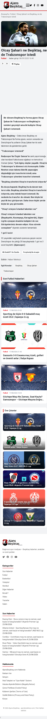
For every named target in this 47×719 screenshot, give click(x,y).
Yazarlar (6, 600)
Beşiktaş (19, 266)
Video (5, 597)
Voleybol (6, 582)
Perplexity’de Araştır (31, 252)
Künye (5, 699)
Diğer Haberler (8, 589)
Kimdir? (5, 593)
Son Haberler (8, 571)
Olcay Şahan (32, 266)
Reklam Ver (7, 673)
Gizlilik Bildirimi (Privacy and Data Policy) (18, 695)
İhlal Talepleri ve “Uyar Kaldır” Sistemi (17, 681)
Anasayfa (5, 14)
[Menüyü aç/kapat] (27, 5)
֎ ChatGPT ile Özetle (11, 252)
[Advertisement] (23, 90)
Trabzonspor (9, 271)
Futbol (12, 14)
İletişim (5, 677)
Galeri (5, 604)
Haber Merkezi (14, 259)
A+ (7, 63)
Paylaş (16, 64)
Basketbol (6, 579)
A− (3, 63)
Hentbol (6, 586)
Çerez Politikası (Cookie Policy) (15, 688)
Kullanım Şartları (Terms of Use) (15, 691)
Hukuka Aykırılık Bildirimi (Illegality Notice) (19, 684)
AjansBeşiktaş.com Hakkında (14, 670)
